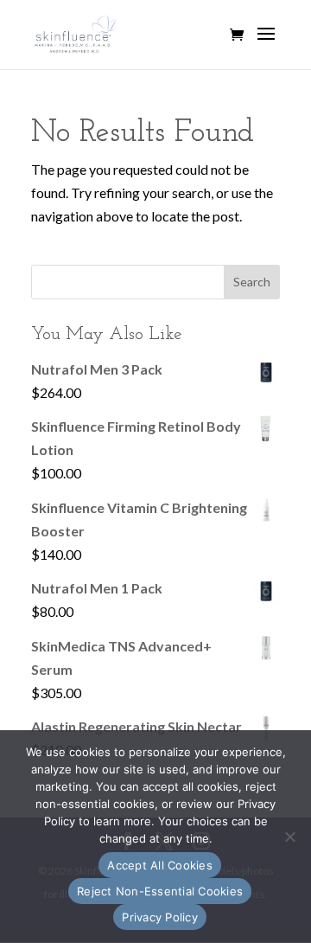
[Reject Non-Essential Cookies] (289, 836)
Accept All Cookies (160, 865)
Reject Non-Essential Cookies (160, 891)
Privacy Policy (160, 917)
